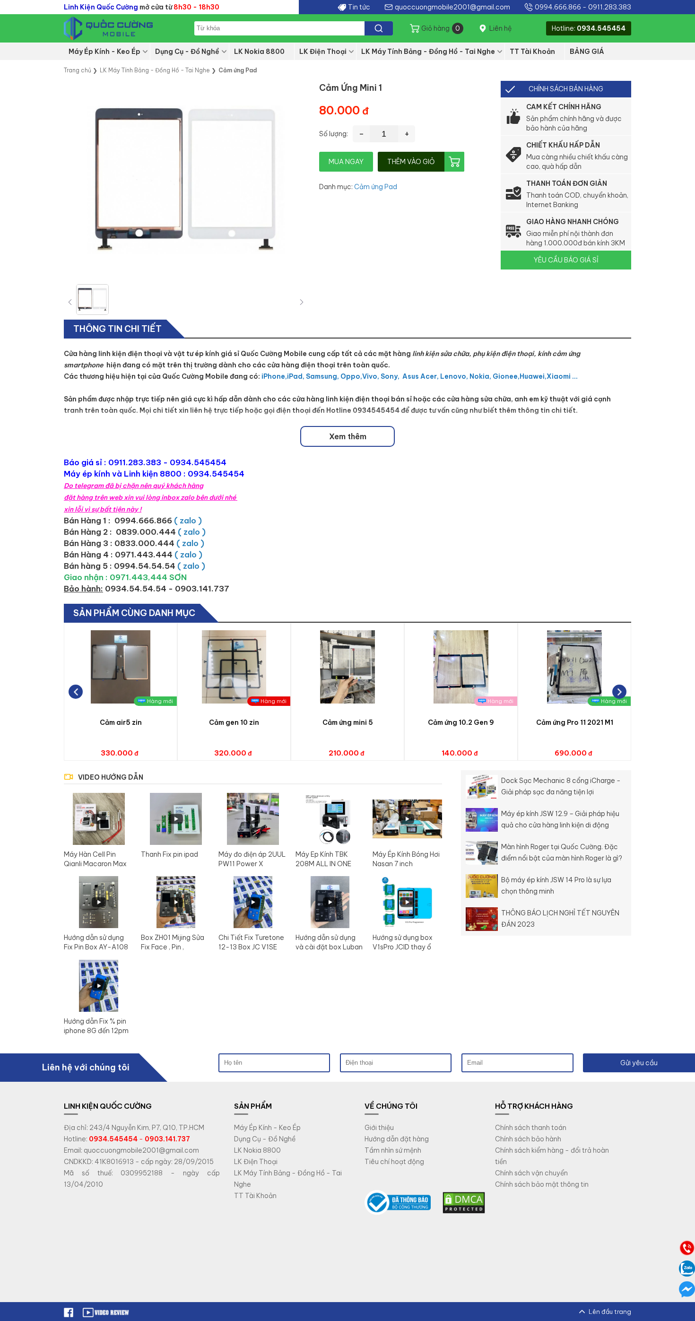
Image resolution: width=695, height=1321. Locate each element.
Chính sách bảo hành (528, 1139)
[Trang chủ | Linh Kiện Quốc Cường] (120, 28)
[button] (301, 302)
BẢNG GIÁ (587, 51)
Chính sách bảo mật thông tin (542, 1184)
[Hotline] (687, 1248)
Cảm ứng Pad (375, 187)
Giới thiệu (379, 1127)
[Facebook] (68, 1311)
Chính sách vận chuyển (531, 1173)
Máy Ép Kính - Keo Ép (104, 51)
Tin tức (359, 7)
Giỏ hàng (440, 28)
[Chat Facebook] (687, 1289)
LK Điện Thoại (323, 51)
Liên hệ (500, 28)
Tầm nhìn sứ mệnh (393, 1150)
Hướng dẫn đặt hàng (397, 1139)
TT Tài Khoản (532, 51)
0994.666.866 (558, 7)
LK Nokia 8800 (259, 51)
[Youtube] (106, 1311)
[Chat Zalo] (687, 1268)
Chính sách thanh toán (530, 1127)
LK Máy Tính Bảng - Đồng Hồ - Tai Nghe (428, 51)
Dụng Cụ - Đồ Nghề (187, 51)
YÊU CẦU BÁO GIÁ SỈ (566, 260)
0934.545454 (601, 28)
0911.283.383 (609, 7)
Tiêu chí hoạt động (394, 1161)
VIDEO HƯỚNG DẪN (110, 777)
